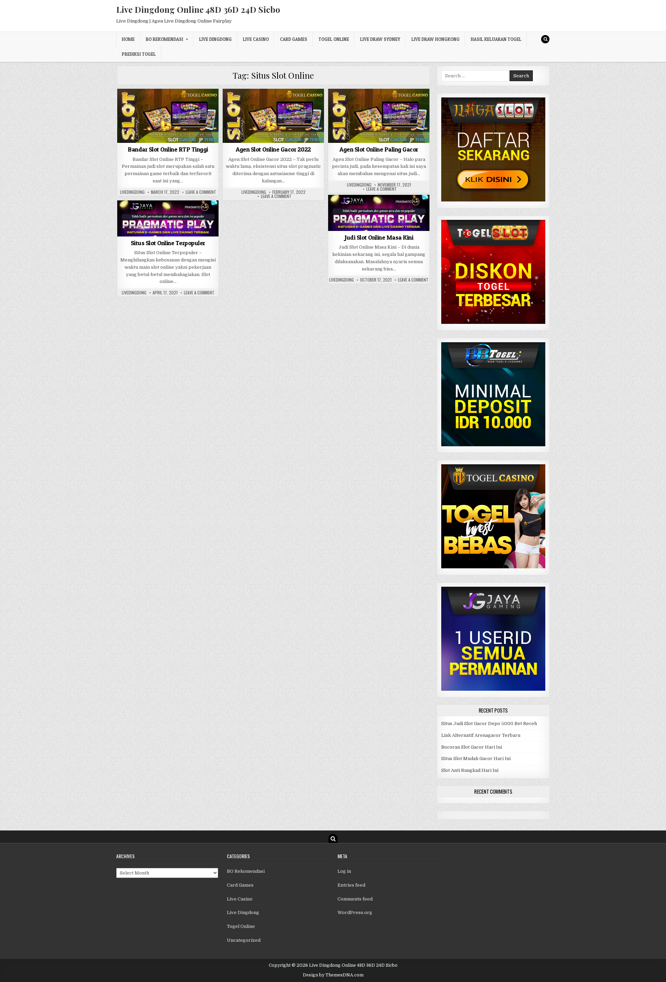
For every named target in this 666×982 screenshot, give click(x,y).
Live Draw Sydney (380, 39)
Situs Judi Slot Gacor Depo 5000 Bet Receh (489, 723)
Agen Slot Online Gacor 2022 (273, 149)
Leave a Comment (201, 192)
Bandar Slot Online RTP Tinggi (168, 149)
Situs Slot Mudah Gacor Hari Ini (476, 758)
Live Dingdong (215, 39)
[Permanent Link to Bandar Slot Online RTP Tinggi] (168, 116)
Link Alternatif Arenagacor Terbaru (480, 735)
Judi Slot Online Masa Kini (378, 237)
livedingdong (132, 192)
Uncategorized (168, 106)
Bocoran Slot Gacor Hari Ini (471, 747)
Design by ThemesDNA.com (333, 975)
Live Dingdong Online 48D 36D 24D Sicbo (198, 9)
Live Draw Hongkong (435, 39)
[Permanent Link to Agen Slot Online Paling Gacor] (378, 116)
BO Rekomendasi (164, 39)
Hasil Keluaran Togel (496, 39)
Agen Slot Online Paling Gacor (378, 149)
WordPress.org (355, 912)
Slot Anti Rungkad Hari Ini (469, 770)
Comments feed (355, 899)
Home (128, 39)
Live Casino (256, 39)
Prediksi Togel (139, 54)
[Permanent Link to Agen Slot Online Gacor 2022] (273, 116)
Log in (344, 871)
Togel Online (333, 39)
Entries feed (351, 885)
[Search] (545, 39)
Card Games (293, 39)
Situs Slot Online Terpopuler (168, 243)
